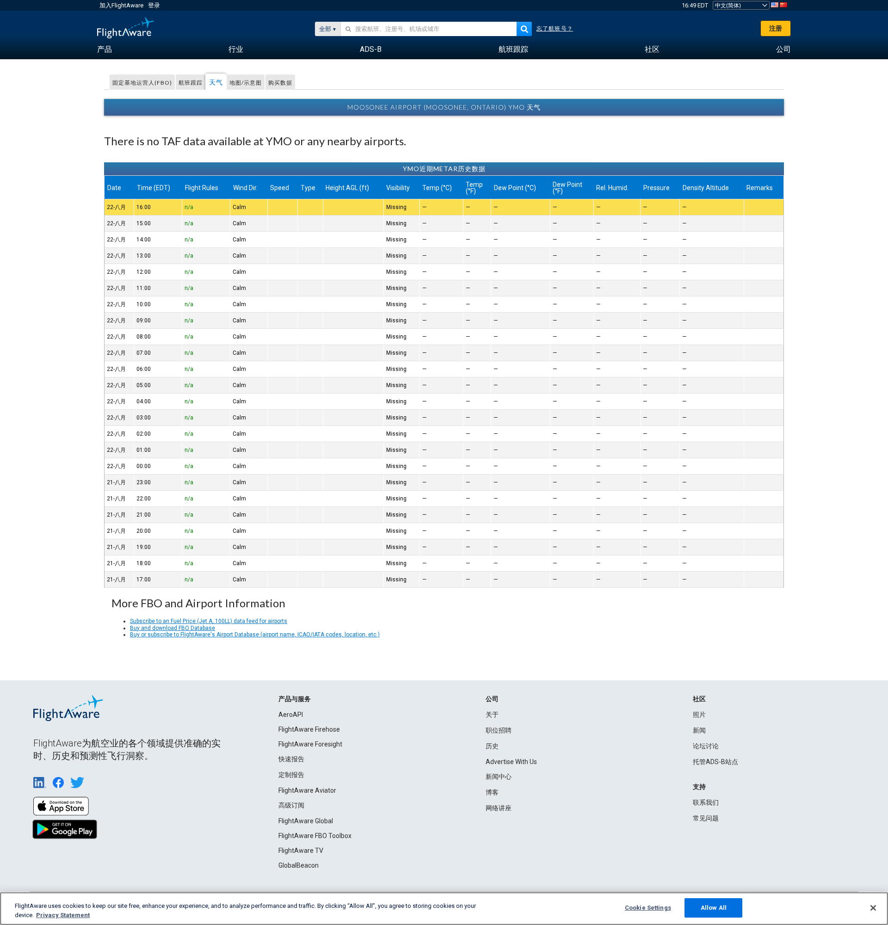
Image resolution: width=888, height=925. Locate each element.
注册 (775, 28)
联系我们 (706, 802)
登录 (154, 5)
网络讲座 (499, 808)
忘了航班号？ (554, 28)
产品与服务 (294, 699)
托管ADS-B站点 (715, 761)
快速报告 (291, 759)
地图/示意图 (245, 82)
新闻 (699, 730)
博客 (492, 792)
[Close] (873, 908)
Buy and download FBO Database (172, 628)
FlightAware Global (305, 821)
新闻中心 (499, 776)
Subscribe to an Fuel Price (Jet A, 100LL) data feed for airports (208, 621)
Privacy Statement (63, 915)
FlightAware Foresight (310, 744)
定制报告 (291, 774)
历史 (492, 746)
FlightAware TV (300, 850)
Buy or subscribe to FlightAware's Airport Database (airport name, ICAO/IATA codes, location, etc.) (255, 634)
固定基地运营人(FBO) (142, 82)
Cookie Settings (648, 907)
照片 (699, 714)
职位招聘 (499, 730)
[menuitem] (104, 49)
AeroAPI (290, 714)
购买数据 (280, 82)
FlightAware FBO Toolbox (315, 835)
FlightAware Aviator (307, 790)
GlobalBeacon (298, 865)
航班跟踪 (191, 82)
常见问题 (706, 818)
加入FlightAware (121, 5)
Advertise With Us (511, 761)
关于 (492, 714)
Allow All (714, 907)
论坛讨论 (706, 746)
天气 (216, 82)
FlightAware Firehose (309, 729)
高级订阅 (291, 805)
